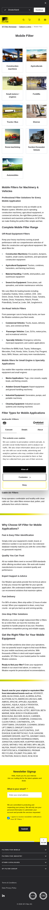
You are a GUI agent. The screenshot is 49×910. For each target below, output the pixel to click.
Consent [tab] (8, 430)
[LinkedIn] (3, 895)
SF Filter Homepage (9, 27)
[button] (39, 9)
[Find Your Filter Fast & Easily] (23, 19)
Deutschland (13, 10)
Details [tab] (24, 430)
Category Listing (25, 27)
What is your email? (16, 789)
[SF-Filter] (5, 19)
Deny (24, 485)
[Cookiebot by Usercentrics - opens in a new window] (35, 423)
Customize (23, 477)
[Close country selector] (45, 2)
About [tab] (40, 430)
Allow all (24, 469)
